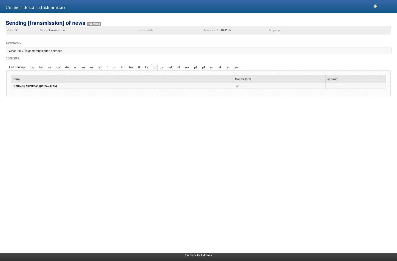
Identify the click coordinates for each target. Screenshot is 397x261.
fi (107, 67)
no (187, 67)
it (139, 67)
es (92, 67)
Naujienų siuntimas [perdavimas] (35, 86)
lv (162, 67)
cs (49, 67)
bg (32, 67)
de (67, 67)
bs (41, 67)
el (75, 67)
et (100, 67)
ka (146, 67)
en (83, 67)
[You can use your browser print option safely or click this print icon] (375, 5)
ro (211, 67)
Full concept (17, 67)
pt (203, 67)
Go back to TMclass (198, 255)
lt (154, 67)
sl (228, 67)
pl (195, 67)
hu (131, 67)
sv (236, 67)
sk (220, 67)
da (58, 67)
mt (170, 67)
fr (114, 67)
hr (122, 67)
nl (178, 67)
